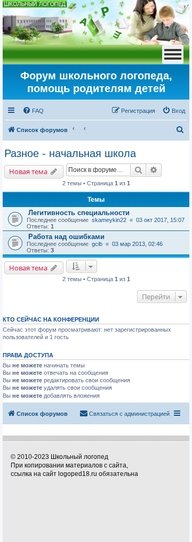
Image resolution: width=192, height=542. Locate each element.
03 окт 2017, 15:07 (160, 220)
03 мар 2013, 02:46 (137, 244)
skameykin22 (109, 220)
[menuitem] (33, 110)
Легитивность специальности (79, 213)
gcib (97, 244)
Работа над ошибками (66, 237)
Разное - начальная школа (70, 153)
